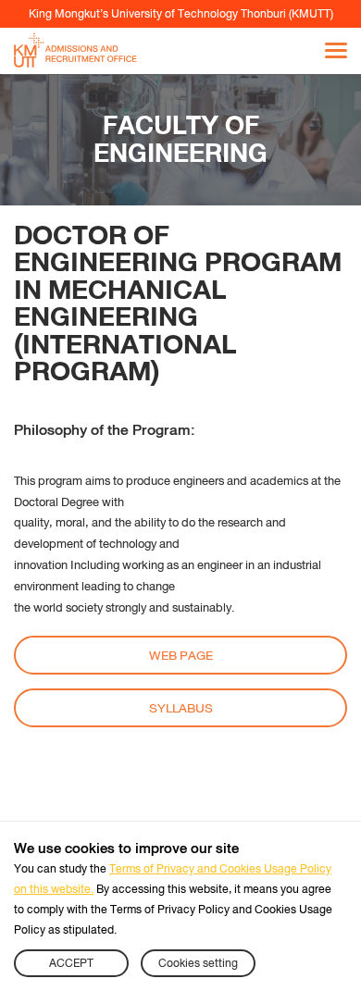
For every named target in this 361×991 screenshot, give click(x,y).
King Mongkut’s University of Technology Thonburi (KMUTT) (181, 14)
